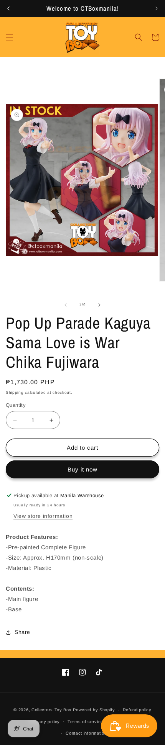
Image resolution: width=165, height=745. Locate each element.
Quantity (16, 405)
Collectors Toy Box (51, 709)
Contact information (86, 733)
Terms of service (85, 721)
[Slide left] (65, 304)
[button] (9, 37)
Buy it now (82, 469)
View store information (43, 516)
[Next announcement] (156, 8)
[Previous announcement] (8, 8)
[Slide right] (99, 304)
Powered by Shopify (94, 709)
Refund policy (137, 709)
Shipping (15, 392)
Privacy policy (45, 721)
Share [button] (22, 632)
